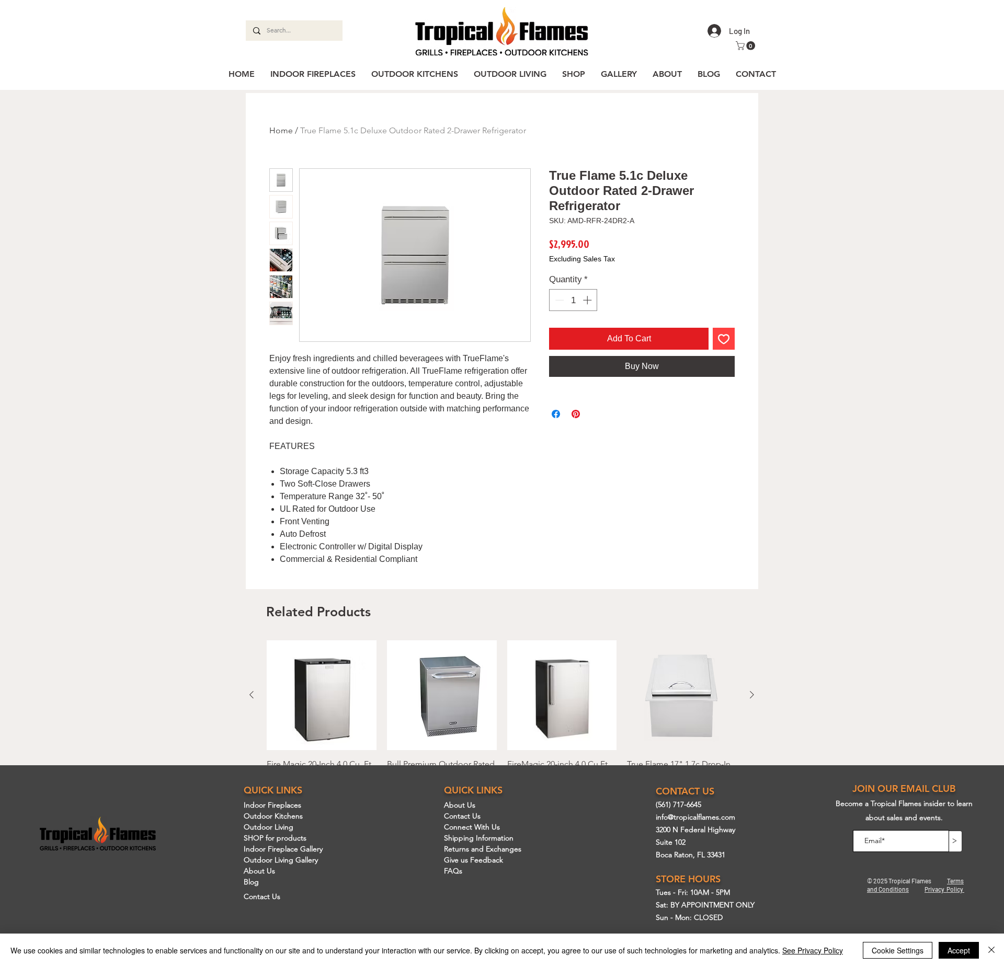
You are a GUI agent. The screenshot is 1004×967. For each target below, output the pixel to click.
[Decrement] (558, 300)
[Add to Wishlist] (724, 339)
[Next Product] (752, 694)
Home (281, 130)
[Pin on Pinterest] (575, 414)
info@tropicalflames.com (695, 817)
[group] (501, 731)
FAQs (453, 871)
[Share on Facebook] (556, 414)
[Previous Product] (251, 694)
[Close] (991, 950)
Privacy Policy (944, 889)
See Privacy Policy (812, 950)
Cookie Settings (897, 950)
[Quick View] (321, 695)
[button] (746, 45)
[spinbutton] (573, 300)
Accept (959, 950)
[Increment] (588, 300)
